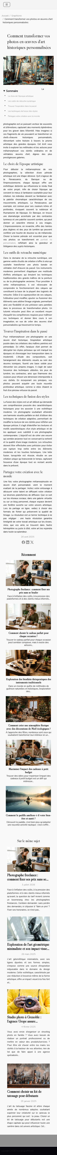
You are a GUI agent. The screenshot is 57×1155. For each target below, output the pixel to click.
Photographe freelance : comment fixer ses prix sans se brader (28, 591)
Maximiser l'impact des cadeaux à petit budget (28, 770)
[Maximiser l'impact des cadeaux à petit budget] (28, 753)
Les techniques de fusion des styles (23, 111)
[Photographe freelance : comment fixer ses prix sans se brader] (28, 573)
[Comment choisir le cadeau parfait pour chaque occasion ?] (28, 616)
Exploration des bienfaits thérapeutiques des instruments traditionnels (28, 680)
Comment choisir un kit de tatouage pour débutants (24, 1093)
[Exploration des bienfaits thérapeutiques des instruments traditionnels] (28, 663)
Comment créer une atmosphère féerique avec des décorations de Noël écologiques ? (29, 727)
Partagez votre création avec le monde (24, 116)
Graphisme (16, 15)
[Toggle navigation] (6, 4)
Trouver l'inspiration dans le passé (22, 106)
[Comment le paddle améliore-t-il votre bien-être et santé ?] (28, 799)
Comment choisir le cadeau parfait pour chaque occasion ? (29, 634)
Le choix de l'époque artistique (20, 96)
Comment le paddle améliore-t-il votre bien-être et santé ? (28, 816)
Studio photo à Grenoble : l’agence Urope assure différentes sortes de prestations (28, 1021)
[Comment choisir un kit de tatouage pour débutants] (28, 1075)
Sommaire (12, 91)
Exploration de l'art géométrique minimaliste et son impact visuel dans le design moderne (28, 948)
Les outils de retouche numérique (22, 101)
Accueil (5, 15)
